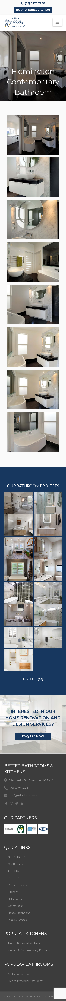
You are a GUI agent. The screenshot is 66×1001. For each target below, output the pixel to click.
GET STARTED (17, 857)
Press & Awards (17, 919)
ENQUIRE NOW (33, 736)
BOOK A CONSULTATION (33, 10)
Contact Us (14, 878)
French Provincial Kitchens (24, 943)
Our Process (15, 864)
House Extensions (19, 912)
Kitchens (13, 892)
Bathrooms (15, 899)
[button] (57, 22)
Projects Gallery (17, 885)
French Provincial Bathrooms (25, 981)
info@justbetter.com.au (24, 795)
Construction (16, 906)
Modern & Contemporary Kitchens (29, 950)
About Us (13, 871)
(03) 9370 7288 (35, 3)
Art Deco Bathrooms (20, 974)
